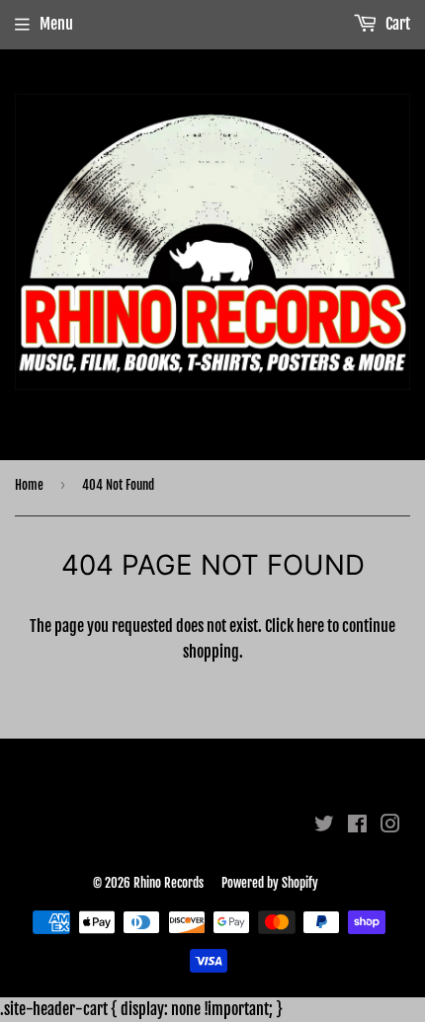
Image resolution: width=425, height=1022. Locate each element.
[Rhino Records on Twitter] (324, 825)
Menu (56, 24)
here (310, 626)
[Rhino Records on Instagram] (390, 825)
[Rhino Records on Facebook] (357, 825)
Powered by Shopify (269, 883)
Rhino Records (168, 883)
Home (29, 485)
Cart (396, 24)
